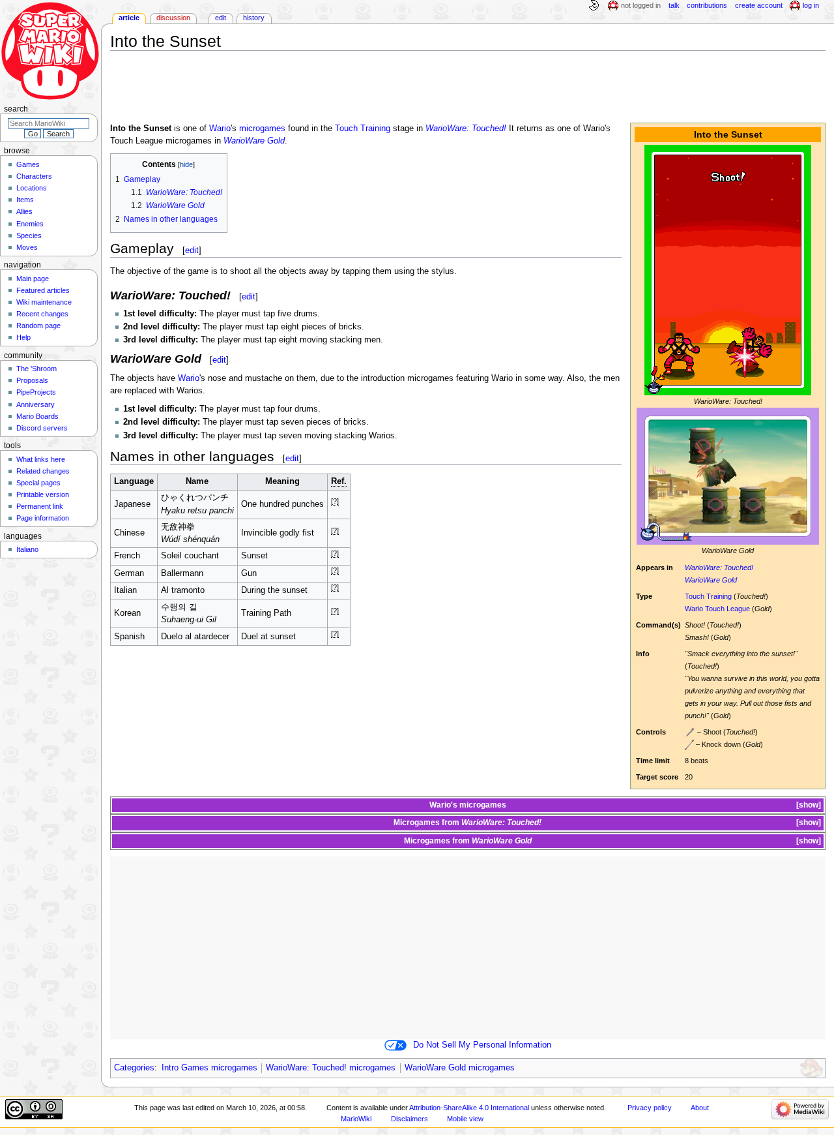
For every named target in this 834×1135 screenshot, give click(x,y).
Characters (34, 176)
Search (16, 109)
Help (23, 337)
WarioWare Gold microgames (460, 1067)
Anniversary (35, 404)
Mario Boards (37, 416)
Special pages (38, 483)
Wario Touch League (717, 609)
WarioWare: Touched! (719, 567)
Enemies (30, 224)
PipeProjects (36, 392)
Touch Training (708, 596)
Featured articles (43, 290)
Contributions (707, 5)
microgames (262, 128)
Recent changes (42, 314)
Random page (38, 325)
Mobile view (465, 1119)
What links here (40, 459)
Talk (674, 5)
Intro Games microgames (209, 1067)
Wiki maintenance (44, 302)
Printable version (42, 494)
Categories (134, 1067)
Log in (811, 5)
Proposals (32, 380)
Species (29, 235)
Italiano (27, 549)
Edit (220, 18)
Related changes (43, 471)
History (254, 18)
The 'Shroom (36, 368)
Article (129, 18)
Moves (27, 247)
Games (28, 164)
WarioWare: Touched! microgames (330, 1067)
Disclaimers (409, 1119)
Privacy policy (649, 1108)
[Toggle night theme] (593, 5)
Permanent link (39, 506)
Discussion (173, 18)
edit (192, 250)
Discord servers (42, 428)
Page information (42, 518)
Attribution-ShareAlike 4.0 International (469, 1108)
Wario (220, 128)
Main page (32, 278)
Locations (31, 188)
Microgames (417, 822)
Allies (24, 211)
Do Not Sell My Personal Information (482, 1045)
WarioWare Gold (711, 580)
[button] (808, 805)
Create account (759, 5)
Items (25, 200)
